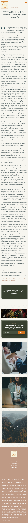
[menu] (26, 2)
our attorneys (14, 517)
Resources (14, 465)
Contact (14, 470)
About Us (14, 461)
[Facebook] (12, 473)
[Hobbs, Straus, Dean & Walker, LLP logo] (4, 2)
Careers (14, 467)
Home (14, 458)
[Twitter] (15, 473)
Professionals (14, 463)
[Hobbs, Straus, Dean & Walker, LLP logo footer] (14, 451)
